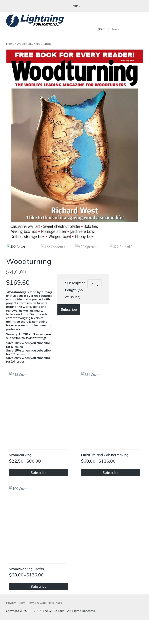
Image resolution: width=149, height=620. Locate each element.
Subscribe (69, 309)
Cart (59, 603)
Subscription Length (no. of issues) (75, 290)
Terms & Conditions (40, 603)
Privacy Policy (15, 603)
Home (10, 44)
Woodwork (24, 44)
